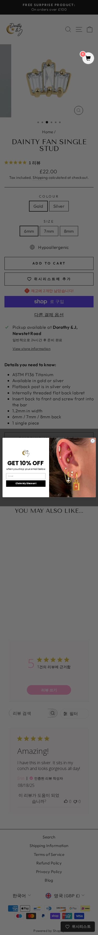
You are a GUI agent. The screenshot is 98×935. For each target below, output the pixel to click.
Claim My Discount (25, 483)
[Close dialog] (92, 441)
